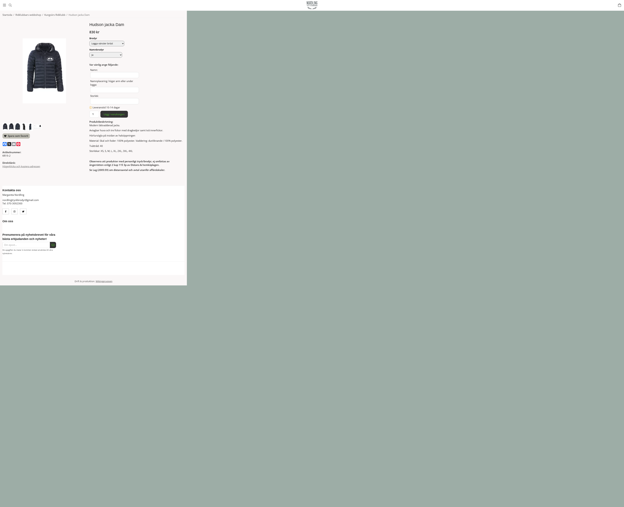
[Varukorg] (619, 5)
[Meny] (4, 5)
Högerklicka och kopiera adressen (21, 166)
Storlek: (94, 95)
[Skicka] (53, 245)
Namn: (94, 69)
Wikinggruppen (104, 284)
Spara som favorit (17, 135)
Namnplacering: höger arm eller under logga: (111, 82)
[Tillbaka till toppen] (401, 502)
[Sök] (10, 5)
